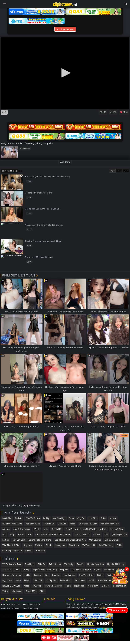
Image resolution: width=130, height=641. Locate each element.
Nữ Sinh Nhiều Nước (12, 524)
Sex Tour (6, 569)
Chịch (42, 591)
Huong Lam (60, 545)
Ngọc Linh (7, 580)
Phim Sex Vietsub (53, 586)
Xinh (16, 569)
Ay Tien (6, 529)
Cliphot (103, 607)
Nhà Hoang (17, 591)
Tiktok (48, 545)
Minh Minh (109, 569)
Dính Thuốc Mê (33, 518)
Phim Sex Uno (104, 580)
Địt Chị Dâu (57, 529)
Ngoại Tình (93, 586)
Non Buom (74, 545)
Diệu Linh (38, 580)
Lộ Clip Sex (51, 580)
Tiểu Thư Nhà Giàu (11, 545)
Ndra (46, 529)
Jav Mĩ (91, 580)
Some (18, 580)
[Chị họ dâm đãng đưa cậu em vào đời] (12, 214)
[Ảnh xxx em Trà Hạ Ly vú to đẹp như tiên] (12, 230)
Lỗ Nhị (27, 575)
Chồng (100, 575)
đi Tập (46, 518)
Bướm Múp (31, 591)
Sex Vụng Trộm (86, 575)
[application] (65, 73)
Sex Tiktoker (69, 575)
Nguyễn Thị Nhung (115, 564)
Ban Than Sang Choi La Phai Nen (70, 540)
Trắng (68, 586)
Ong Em (81, 518)
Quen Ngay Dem (119, 534)
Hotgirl (27, 580)
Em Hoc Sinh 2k (82, 534)
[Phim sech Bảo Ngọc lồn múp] (12, 262)
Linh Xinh (62, 524)
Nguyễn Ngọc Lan (95, 564)
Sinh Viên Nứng (105, 545)
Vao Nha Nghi (59, 518)
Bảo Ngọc (29, 564)
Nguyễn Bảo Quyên (11, 586)
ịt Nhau (28, 550)
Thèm (103, 518)
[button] (65, 73)
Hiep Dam (40, 550)
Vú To (20, 534)
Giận (29, 534)
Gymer (97, 569)
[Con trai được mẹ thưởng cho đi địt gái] (12, 246)
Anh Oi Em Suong (21, 529)
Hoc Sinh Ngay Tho (110, 524)
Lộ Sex (5, 540)
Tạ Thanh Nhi (88, 545)
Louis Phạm (65, 580)
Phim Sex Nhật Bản (10, 604)
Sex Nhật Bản (119, 586)
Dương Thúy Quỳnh (11, 575)
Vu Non (113, 518)
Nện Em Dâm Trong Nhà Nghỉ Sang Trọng (32, 540)
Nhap (12, 534)
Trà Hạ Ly (68, 564)
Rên (4, 534)
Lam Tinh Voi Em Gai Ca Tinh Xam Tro (53, 534)
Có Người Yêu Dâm (88, 524)
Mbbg (72, 524)
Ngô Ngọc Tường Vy (81, 569)
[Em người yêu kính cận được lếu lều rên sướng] (12, 182)
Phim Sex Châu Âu (31, 604)
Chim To (41, 564)
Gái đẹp (25, 569)
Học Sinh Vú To (33, 524)
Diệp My (64, 569)
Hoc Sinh (93, 518)
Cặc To (36, 529)
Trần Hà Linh (55, 564)
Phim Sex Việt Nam (10, 608)
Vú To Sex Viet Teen (11, 564)
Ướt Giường (95, 540)
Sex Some (79, 580)
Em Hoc (97, 534)
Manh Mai (6, 518)
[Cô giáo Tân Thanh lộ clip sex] (12, 198)
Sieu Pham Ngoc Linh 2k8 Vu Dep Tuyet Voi (86, 529)
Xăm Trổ (56, 575)
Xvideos (110, 575)
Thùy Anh (37, 586)
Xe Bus (38, 545)
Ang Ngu (28, 545)
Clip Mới (105, 586)
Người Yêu (79, 586)
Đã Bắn (18, 518)
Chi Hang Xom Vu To (12, 550)
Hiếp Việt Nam (116, 529)
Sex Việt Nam (24, 148)
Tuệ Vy (80, 564)
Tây (106, 534)
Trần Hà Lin (49, 524)
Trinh (71, 518)
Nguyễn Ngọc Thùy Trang (45, 569)
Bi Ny (119, 545)
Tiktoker (37, 575)
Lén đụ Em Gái (111, 540)
